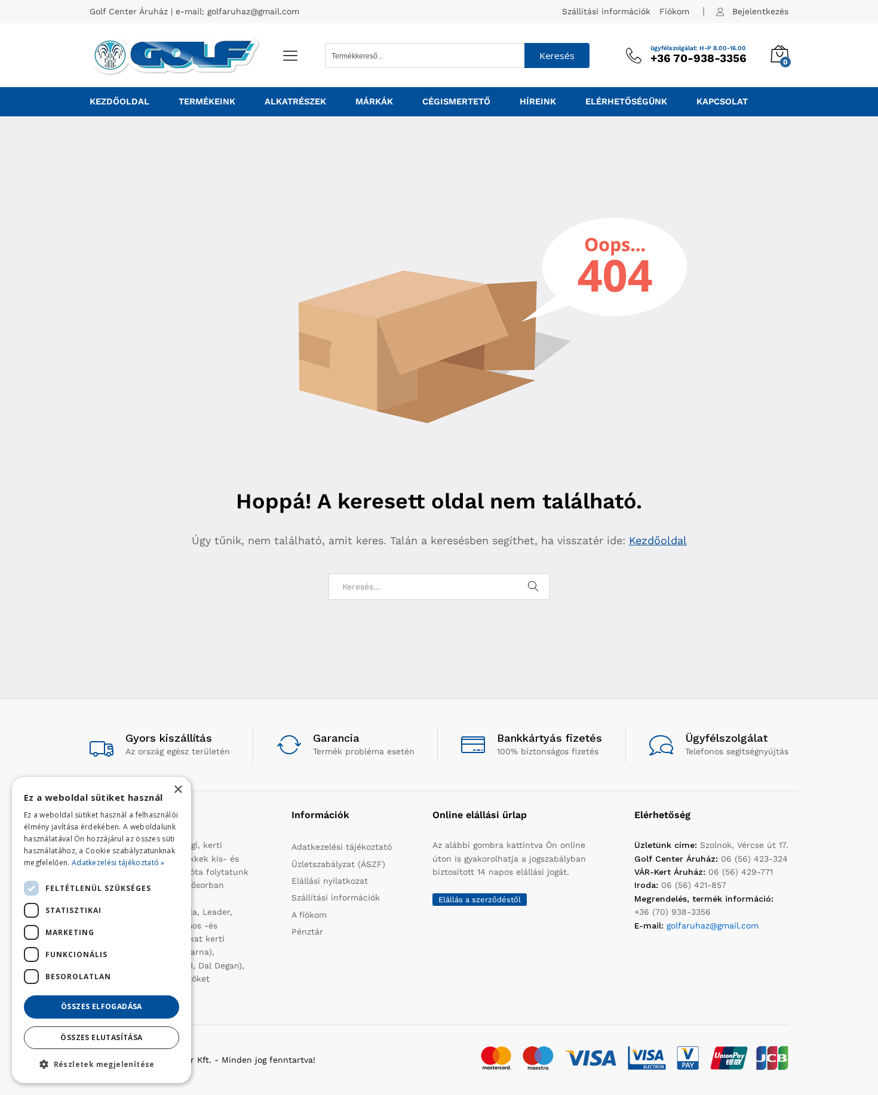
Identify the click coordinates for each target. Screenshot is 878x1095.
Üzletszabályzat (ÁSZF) (338, 864)
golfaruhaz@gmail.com (253, 11)
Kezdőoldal (119, 101)
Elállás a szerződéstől (479, 899)
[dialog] (101, 930)
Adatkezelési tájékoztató (341, 847)
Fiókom (674, 11)
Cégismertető (456, 101)
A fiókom (309, 915)
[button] (101, 1064)
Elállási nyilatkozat (329, 881)
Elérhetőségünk (626, 101)
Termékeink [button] (207, 101)
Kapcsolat (722, 101)
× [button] (177, 789)
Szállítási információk (606, 11)
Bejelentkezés (760, 11)
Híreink (538, 101)
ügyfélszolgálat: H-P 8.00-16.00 (698, 48)
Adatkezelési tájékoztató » (118, 863)
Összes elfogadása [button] (101, 1006)
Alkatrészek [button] (295, 101)
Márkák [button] (374, 101)
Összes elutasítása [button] (101, 1037)
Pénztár (307, 931)
